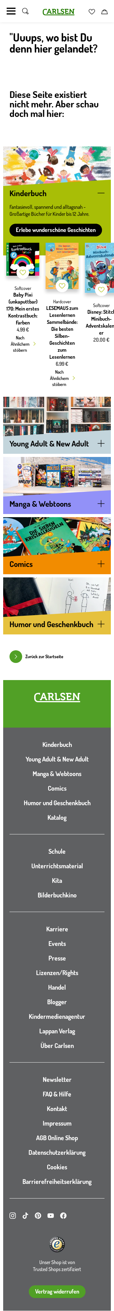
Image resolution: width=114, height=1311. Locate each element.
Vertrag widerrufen (57, 1291)
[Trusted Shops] (57, 1244)
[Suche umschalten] (25, 11)
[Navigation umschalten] (11, 11)
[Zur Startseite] (57, 697)
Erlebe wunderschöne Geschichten (56, 229)
